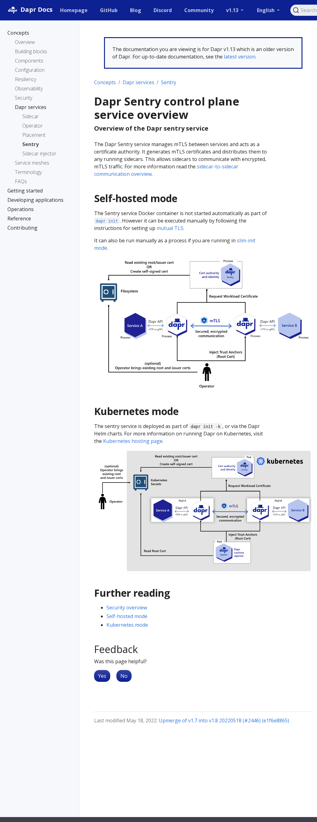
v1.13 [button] (233, 10)
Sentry (168, 82)
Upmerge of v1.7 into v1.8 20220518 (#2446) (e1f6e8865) (224, 720)
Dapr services (138, 82)
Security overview (126, 607)
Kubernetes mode (127, 624)
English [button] (266, 10)
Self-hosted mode (126, 616)
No (124, 676)
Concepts (105, 82)
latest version (239, 56)
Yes (102, 676)
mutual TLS (170, 228)
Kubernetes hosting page (133, 441)
